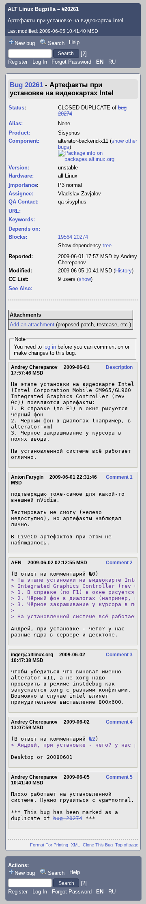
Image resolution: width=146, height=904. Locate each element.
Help (74, 42)
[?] (84, 53)
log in (49, 347)
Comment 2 (119, 563)
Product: (19, 133)
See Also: (20, 288)
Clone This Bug (98, 844)
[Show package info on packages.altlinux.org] (98, 159)
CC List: (18, 279)
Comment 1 (119, 477)
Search (56, 43)
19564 (65, 237)
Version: (19, 168)
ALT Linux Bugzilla (32, 9)
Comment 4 (119, 722)
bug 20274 (67, 818)
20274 (81, 237)
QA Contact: (24, 202)
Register (18, 62)
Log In (39, 62)
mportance (23, 185)
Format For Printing (49, 844)
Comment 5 (119, 777)
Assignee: (21, 194)
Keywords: (22, 219)
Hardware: (21, 176)
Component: (24, 141)
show (85, 279)
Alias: (16, 123)
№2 (92, 739)
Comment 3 (119, 655)
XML (75, 844)
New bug (25, 43)
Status (16, 108)
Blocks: (18, 237)
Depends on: (24, 229)
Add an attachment (32, 324)
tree (107, 245)
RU (112, 62)
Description (119, 367)
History (123, 271)
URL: (15, 211)
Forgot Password (71, 62)
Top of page (126, 844)
